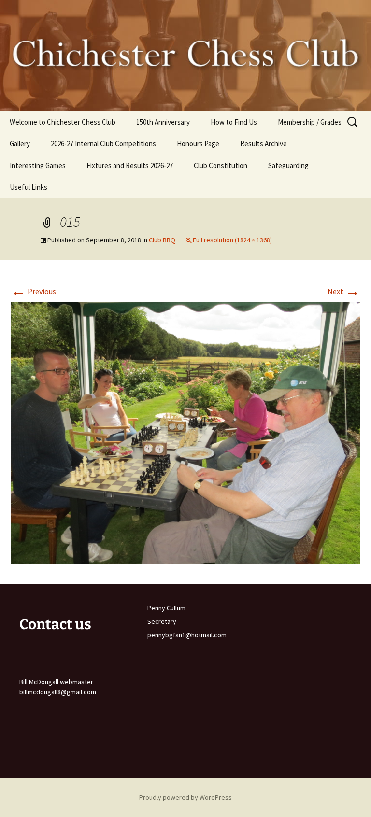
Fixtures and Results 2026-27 (129, 165)
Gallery (20, 143)
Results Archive (263, 143)
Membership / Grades (310, 122)
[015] (185, 432)
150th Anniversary (163, 122)
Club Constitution (220, 165)
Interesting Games (38, 165)
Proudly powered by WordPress (185, 797)
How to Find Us (234, 122)
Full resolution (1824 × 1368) (232, 240)
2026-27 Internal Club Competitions (103, 143)
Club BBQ (162, 240)
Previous (33, 291)
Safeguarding (288, 165)
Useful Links (28, 187)
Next (344, 291)
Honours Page (198, 143)
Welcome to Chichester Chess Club (62, 122)
